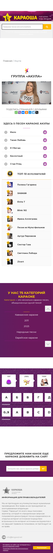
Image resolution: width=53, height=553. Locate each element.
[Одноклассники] (26, 112)
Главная (7, 61)
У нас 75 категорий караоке (26, 295)
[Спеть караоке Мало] (45, 132)
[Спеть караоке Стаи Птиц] (45, 164)
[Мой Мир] (29, 112)
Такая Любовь (18, 140)
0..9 (6, 412)
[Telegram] (33, 112)
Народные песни (26, 332)
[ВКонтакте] (23, 112)
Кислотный (16, 156)
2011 (26, 320)
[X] (36, 112)
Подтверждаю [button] (41, 547)
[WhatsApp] (16, 112)
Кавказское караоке (26, 314)
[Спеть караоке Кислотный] (45, 156)
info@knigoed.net (14, 537)
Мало (13, 132)
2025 (26, 326)
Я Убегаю (15, 148)
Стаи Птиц (16, 164)
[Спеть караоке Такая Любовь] (45, 140)
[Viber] (19, 112)
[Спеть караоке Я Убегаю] (45, 148)
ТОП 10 (31, 173)
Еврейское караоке (26, 337)
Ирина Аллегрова (21, 32)
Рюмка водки (34, 32)
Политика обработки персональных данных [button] (15, 549)
